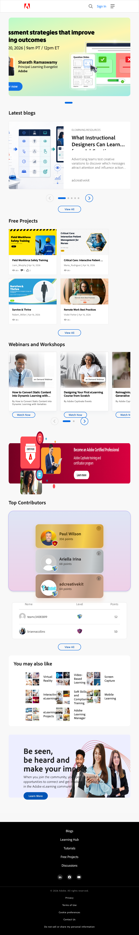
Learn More (36, 796)
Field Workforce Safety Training (30, 260)
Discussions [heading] (69, 865)
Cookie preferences (69, 912)
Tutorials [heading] (69, 848)
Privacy (69, 897)
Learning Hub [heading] (69, 839)
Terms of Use (69, 905)
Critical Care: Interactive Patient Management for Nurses (96, 260)
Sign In (101, 6)
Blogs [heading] (69, 831)
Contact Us (69, 919)
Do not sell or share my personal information (69, 926)
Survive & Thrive (21, 309)
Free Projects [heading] (69, 857)
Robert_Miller (19, 314)
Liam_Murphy (19, 265)
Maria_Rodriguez (72, 265)
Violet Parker (70, 314)
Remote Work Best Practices (80, 309)
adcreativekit (81, 180)
